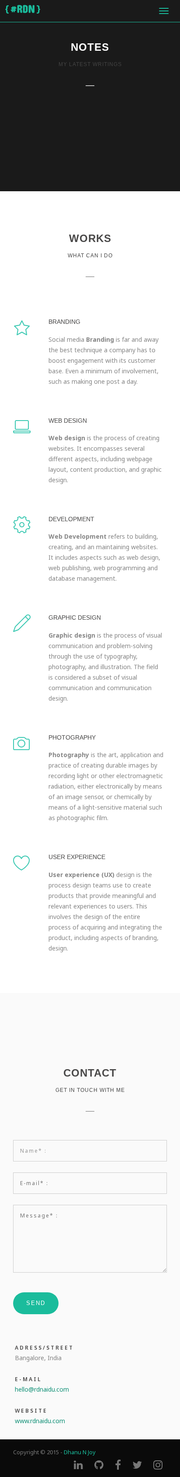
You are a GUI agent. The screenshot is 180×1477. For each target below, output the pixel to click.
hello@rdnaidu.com (42, 1389)
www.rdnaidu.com (40, 1421)
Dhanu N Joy (80, 1452)
